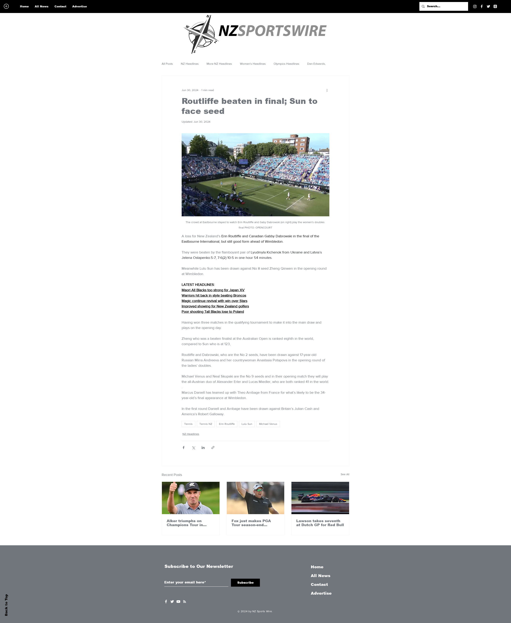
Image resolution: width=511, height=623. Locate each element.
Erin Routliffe (227, 423)
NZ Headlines (190, 63)
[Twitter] (488, 6)
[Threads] (495, 6)
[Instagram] (475, 6)
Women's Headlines (253, 63)
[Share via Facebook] (183, 447)
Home (317, 567)
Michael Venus (268, 423)
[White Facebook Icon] (166, 601)
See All (345, 474)
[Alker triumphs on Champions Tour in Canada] (191, 498)
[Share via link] (213, 447)
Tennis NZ (205, 423)
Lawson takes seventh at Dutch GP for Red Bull (320, 523)
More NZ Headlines (219, 63)
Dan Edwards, (316, 63)
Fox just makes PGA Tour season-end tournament (251, 523)
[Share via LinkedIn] (203, 447)
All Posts (167, 63)
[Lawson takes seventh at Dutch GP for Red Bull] (320, 498)
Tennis (188, 423)
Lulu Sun (247, 423)
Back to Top (6, 605)
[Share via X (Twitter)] (193, 447)
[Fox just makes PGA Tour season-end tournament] (255, 498)
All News (320, 575)
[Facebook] (481, 6)
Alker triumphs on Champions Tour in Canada (185, 523)
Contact (319, 584)
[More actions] (327, 90)
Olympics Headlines (286, 63)
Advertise (321, 593)
